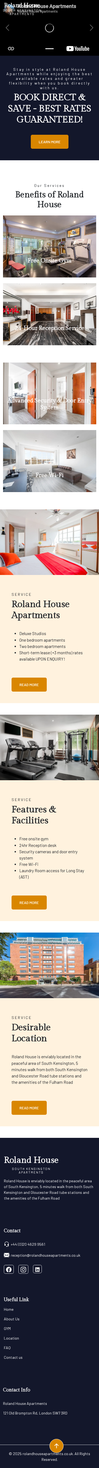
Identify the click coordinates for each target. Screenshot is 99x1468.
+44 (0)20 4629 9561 (28, 1244)
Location (11, 1338)
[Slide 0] (49, 49)
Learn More (50, 141)
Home (8, 1309)
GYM (7, 1328)
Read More (29, 684)
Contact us (13, 1357)
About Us (12, 1319)
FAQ (7, 1347)
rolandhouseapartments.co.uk (48, 1453)
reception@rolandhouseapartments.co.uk (45, 1255)
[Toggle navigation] (93, 9)
